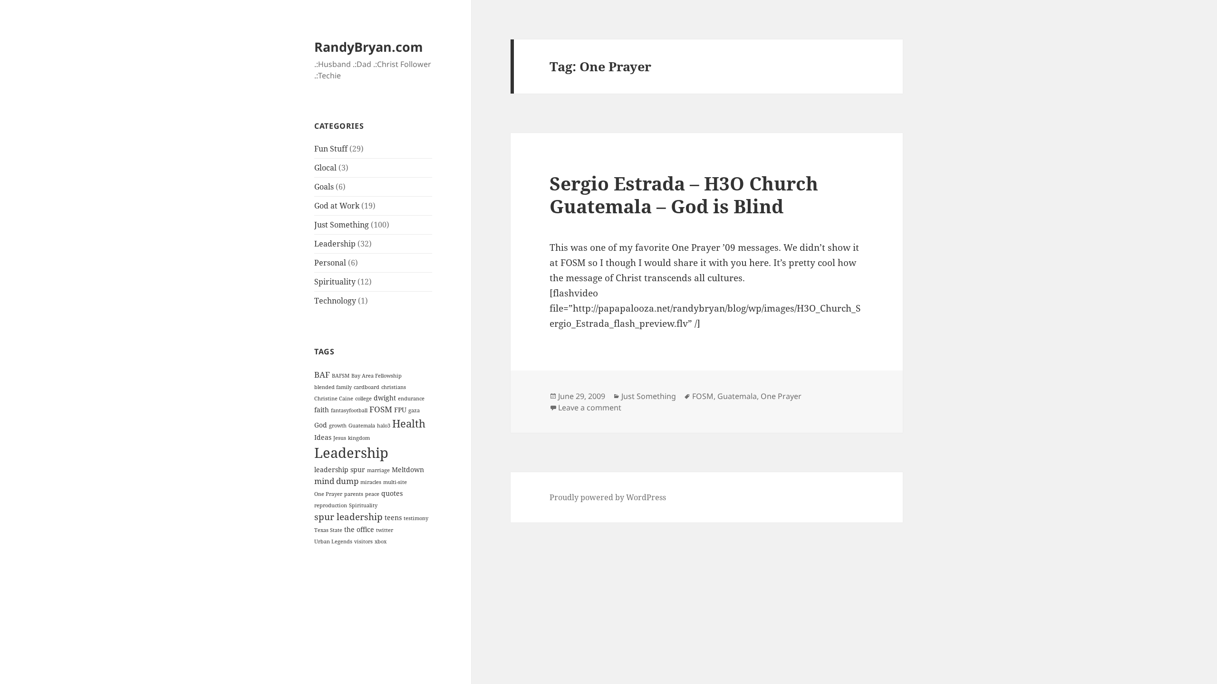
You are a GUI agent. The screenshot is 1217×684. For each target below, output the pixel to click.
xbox (380, 541)
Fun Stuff (331, 148)
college (363, 398)
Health (408, 423)
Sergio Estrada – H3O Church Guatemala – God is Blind (684, 194)
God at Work (336, 205)
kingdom (359, 438)
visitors (363, 541)
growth (338, 425)
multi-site (395, 482)
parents (353, 494)
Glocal (325, 167)
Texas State (328, 530)
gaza (414, 410)
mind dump (336, 480)
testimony (416, 518)
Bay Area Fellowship (376, 375)
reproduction (330, 505)
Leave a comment (589, 407)
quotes (392, 493)
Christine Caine (333, 398)
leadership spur (339, 469)
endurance (411, 398)
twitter (384, 530)
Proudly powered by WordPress (608, 497)
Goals (324, 186)
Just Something (341, 224)
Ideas (322, 437)
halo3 (383, 425)
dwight (385, 397)
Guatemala (361, 425)
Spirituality (335, 281)
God (320, 424)
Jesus (339, 438)
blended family (333, 387)
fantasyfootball (349, 410)
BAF (322, 374)
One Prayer (328, 494)
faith (321, 409)
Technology (335, 300)
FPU (400, 409)
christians (393, 387)
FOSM (380, 409)
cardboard (366, 387)
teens (393, 517)
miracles (370, 482)
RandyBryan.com (368, 47)
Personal (330, 262)
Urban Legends (333, 541)
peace (372, 494)
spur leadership (348, 517)
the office (359, 529)
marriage (378, 470)
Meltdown (408, 469)
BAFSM (340, 375)
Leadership (335, 243)
